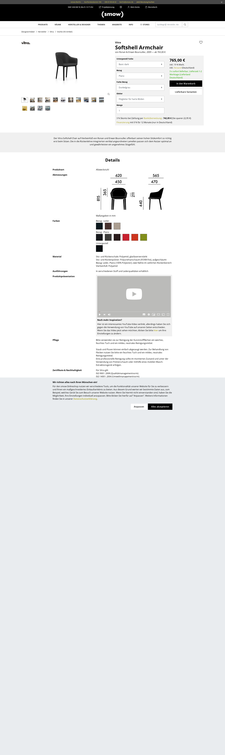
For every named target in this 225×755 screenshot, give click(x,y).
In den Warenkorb (185, 83)
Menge (120, 105)
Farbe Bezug (122, 82)
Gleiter (120, 93)
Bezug (119, 70)
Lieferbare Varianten (186, 91)
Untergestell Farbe (125, 59)
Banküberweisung (153, 118)
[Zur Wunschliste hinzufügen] (201, 42)
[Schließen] (221, 2)
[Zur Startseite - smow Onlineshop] (112, 14)
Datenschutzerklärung (85, 398)
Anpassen (139, 406)
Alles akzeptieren (160, 406)
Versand (178, 67)
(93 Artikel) (64, 31)
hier (156, 330)
